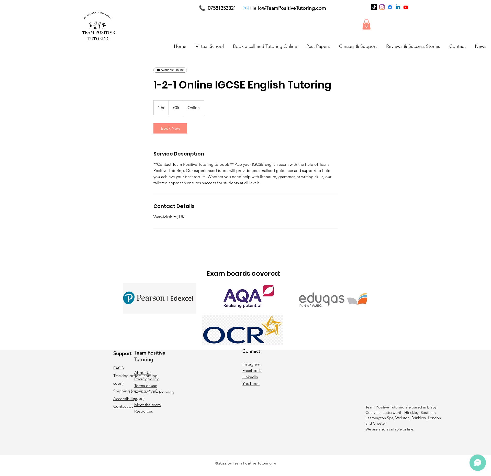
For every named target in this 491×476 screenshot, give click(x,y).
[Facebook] (390, 7)
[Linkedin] (398, 7)
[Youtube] (406, 7)
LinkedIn (250, 376)
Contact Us (123, 406)
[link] (170, 128)
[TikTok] (374, 7)
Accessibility (125, 398)
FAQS (118, 368)
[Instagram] (382, 7)
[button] (366, 24)
